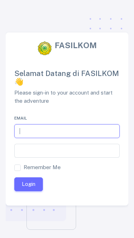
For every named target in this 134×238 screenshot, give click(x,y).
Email (20, 118)
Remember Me (42, 167)
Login (28, 184)
